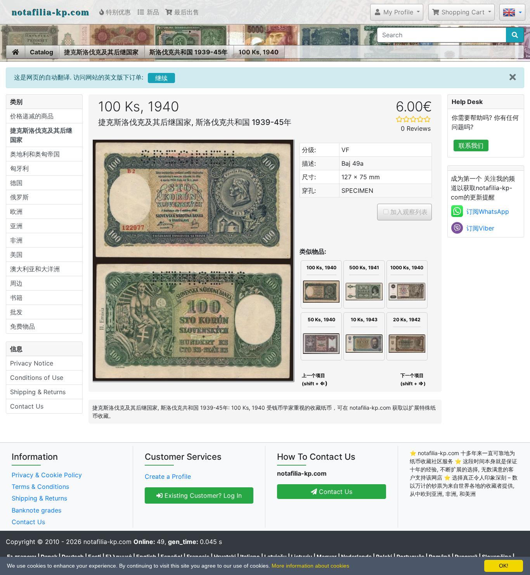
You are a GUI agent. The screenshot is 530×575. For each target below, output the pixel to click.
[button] (397, 12)
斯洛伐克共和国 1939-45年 (188, 52)
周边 (16, 283)
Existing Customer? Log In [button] (202, 495)
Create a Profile (168, 476)
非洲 (16, 240)
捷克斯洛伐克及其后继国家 (101, 52)
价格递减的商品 (32, 116)
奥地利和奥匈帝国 (35, 154)
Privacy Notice (31, 363)
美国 (16, 254)
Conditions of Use (36, 377)
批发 (16, 312)
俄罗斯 (19, 197)
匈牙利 (19, 168)
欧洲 (16, 211)
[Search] (515, 35)
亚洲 (16, 226)
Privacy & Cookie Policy (47, 475)
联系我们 (471, 145)
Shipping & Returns (38, 392)
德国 (16, 183)
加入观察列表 (408, 212)
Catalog (41, 52)
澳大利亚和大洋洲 (35, 269)
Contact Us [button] (334, 491)
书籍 (16, 297)
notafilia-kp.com (51, 12)
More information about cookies (310, 566)
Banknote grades (36, 510)
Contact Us (26, 406)
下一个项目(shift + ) (413, 379)
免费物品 (22, 326)
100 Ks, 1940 (259, 52)
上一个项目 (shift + (314, 379)
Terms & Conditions (40, 486)
